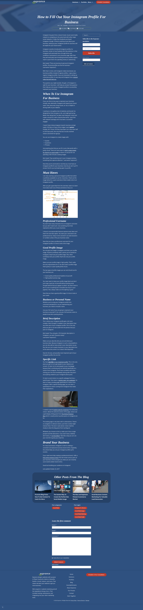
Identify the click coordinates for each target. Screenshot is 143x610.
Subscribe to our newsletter (61, 558)
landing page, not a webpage (67, 380)
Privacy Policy (74, 600)
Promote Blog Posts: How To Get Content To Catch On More (42, 497)
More (89, 2)
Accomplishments (71, 585)
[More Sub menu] (92, 2)
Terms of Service (81, 600)
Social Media (56, 507)
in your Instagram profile (58, 362)
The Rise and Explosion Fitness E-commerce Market (80, 497)
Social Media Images (80, 511)
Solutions (75, 2)
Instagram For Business (80, 507)
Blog (71, 582)
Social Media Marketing (80, 514)
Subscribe (91, 53)
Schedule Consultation (103, 2)
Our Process (71, 590)
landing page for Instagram (61, 409)
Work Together (71, 596)
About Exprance (71, 588)
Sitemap (87, 600)
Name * (54, 525)
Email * (54, 530)
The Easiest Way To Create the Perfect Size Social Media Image (61, 497)
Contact (71, 593)
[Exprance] (38, 2)
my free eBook (56, 436)
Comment (55, 536)
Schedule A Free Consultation (96, 574)
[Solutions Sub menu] (79, 2)
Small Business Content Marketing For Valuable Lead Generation (99, 497)
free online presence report (51, 457)
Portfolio (84, 2)
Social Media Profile (79, 517)
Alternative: (86, 57)
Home (71, 574)
